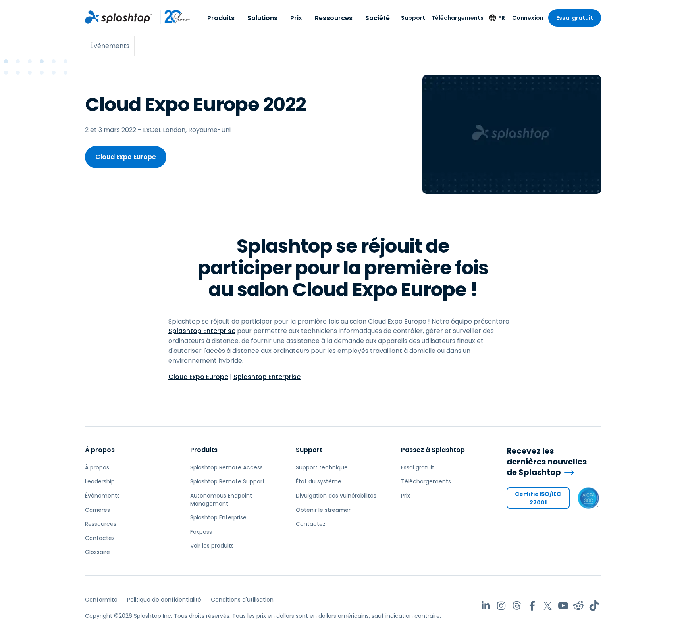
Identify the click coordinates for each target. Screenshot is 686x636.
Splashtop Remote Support (227, 481)
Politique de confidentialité (164, 599)
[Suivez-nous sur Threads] (517, 606)
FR (501, 18)
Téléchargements (458, 18)
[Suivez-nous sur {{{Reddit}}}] (579, 606)
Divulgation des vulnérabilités (336, 496)
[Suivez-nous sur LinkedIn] (486, 606)
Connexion (527, 18)
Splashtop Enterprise (201, 330)
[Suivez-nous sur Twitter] (548, 606)
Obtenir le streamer (323, 510)
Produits (221, 18)
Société (377, 18)
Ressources (334, 18)
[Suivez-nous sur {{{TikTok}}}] (594, 606)
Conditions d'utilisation (242, 599)
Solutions (262, 18)
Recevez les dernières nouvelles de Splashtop (547, 461)
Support (413, 18)
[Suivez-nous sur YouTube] (563, 606)
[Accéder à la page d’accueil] (118, 17)
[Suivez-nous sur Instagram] (501, 606)
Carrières (97, 510)
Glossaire (97, 552)
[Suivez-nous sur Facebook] (532, 606)
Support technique (322, 467)
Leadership (100, 481)
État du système (318, 481)
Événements (102, 496)
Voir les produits (212, 546)
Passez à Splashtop (433, 449)
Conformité (101, 599)
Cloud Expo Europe (125, 156)
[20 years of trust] (171, 17)
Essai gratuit (574, 18)
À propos (100, 449)
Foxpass (201, 532)
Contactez (100, 538)
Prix (296, 18)
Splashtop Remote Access (226, 467)
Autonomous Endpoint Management (221, 500)
